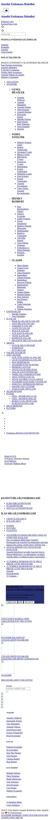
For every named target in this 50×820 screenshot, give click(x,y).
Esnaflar (4, 50)
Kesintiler (5, 47)
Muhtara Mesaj (19, 463)
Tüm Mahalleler (13, 724)
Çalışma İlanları (13, 759)
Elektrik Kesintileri (14, 747)
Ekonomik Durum (14, 721)
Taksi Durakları (12, 776)
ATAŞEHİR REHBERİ (11, 815)
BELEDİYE (29, 602)
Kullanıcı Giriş (7, 21)
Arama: (9, 686)
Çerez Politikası (13, 805)
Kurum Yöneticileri (14, 733)
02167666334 (10, 461)
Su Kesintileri (12, 750)
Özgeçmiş (8, 463)
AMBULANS (12, 602)
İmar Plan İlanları (13, 753)
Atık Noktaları (12, 782)
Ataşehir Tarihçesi (14, 718)
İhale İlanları (11, 762)
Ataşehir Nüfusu (13, 727)
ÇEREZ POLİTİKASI (31, 815)
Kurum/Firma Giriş (9, 24)
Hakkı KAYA (10, 456)
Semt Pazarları (12, 785)
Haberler (4, 45)
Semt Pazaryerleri (13, 730)
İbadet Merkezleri (13, 779)
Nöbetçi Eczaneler (14, 791)
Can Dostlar (11, 788)
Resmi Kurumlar (13, 736)
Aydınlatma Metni (14, 802)
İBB (20, 602)
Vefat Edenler (7, 52)
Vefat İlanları (11, 756)
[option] (25, 693)
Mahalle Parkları (13, 773)
